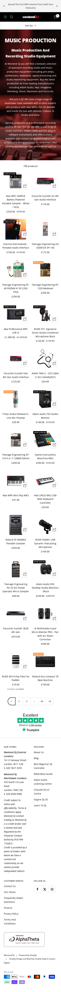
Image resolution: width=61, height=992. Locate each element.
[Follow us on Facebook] (37, 889)
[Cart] (55, 16)
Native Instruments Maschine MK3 (45, 456)
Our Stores (10, 892)
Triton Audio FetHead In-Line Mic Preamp (15, 415)
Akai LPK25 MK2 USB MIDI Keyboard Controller (45, 499)
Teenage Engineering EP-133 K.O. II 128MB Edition (15, 456)
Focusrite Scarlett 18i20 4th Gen (15, 630)
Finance (8, 907)
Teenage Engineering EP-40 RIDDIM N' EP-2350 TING (15, 288)
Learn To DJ (40, 805)
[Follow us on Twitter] (44, 889)
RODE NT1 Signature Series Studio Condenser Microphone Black (45, 332)
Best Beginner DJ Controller (43, 766)
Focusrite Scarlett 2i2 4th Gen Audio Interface (45, 197)
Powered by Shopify (28, 955)
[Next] (50, 701)
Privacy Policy (11, 913)
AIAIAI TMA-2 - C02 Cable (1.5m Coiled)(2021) (45, 375)
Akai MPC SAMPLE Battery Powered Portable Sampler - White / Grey (15, 201)
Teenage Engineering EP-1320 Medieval (45, 286)
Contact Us (10, 886)
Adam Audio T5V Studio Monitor (45, 415)
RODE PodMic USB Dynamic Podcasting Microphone (45, 543)
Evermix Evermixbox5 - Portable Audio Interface (15, 245)
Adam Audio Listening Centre (43, 781)
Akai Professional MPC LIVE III (16, 330)
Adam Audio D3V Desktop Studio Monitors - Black (45, 588)
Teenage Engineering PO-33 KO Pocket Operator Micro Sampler (15, 588)
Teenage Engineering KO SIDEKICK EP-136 (45, 245)
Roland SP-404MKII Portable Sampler (16, 541)
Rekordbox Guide (43, 773)
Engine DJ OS (41, 799)
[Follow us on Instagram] (52, 889)
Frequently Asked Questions (13, 899)
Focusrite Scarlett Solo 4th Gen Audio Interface (16, 375)
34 (42, 701)
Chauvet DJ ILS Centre (41, 791)
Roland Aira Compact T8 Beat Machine (45, 678)
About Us (39, 752)
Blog (36, 758)
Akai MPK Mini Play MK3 (16, 495)
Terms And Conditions (10, 921)
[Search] (11, 16)
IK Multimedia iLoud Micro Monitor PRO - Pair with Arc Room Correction (45, 634)
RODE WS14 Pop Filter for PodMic (15, 678)
